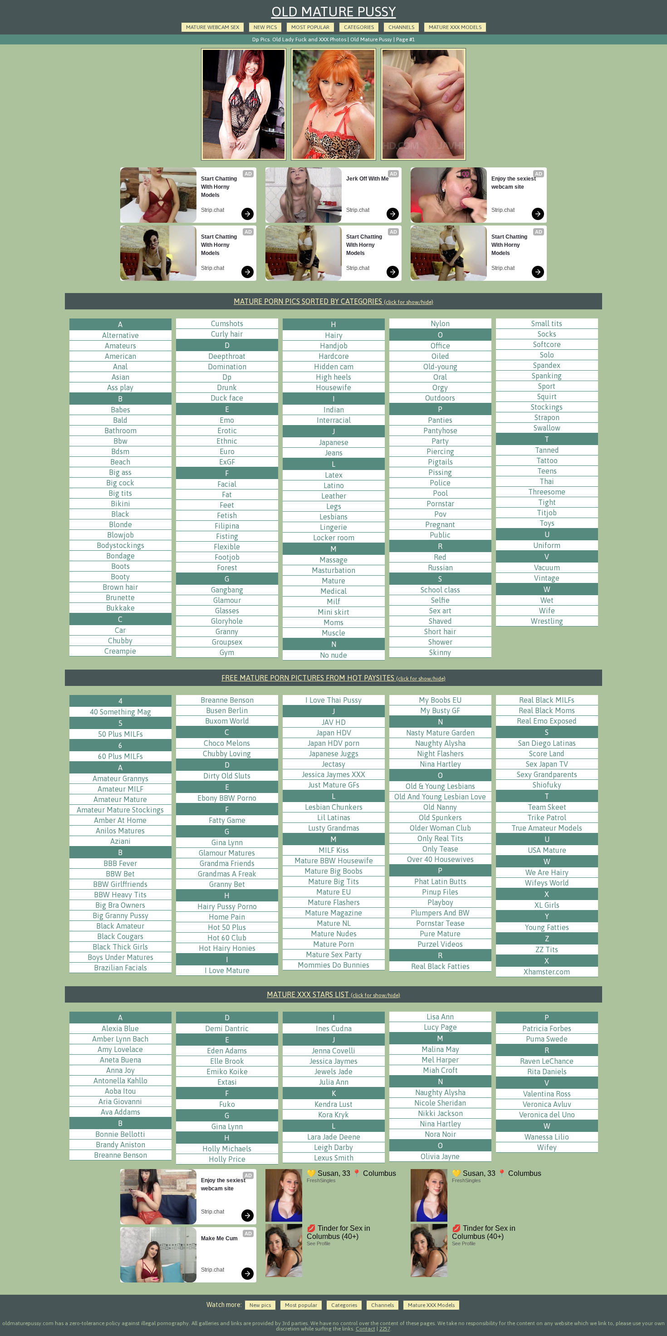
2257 (384, 1329)
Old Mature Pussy (333, 11)
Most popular (310, 27)
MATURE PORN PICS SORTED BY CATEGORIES (333, 301)
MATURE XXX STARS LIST (333, 994)
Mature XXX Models (455, 27)
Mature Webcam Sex (212, 27)
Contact (365, 1329)
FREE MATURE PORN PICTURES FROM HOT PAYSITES (333, 678)
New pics (265, 27)
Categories (359, 27)
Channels (401, 27)
